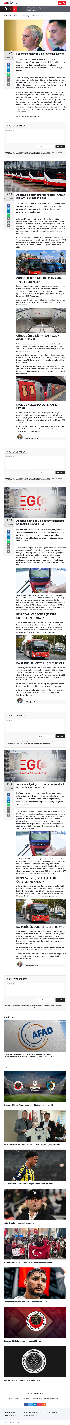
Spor (15, 16)
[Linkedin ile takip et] (35, 1404)
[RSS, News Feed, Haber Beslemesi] (44, 1404)
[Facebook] (8, 64)
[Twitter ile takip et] (30, 1404)
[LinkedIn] (8, 70)
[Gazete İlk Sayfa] (12, 3)
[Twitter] (8, 67)
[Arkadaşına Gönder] (8, 77)
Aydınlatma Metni (37, 1398)
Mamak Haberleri (31, 1415)
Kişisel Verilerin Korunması (52, 1398)
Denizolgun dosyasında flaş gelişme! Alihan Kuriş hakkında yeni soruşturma (39, 9)
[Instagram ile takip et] (39, 1404)
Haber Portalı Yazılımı (13, 1422)
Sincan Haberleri (10, 1415)
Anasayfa (9, 16)
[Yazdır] (8, 80)
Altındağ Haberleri (52, 1412)
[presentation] (10, 9)
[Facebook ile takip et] (26, 1404)
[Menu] (60, 3)
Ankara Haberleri (10, 1412)
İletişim (17, 1398)
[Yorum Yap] (8, 84)
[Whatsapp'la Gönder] (8, 74)
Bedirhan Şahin (29, 438)
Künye (11, 1398)
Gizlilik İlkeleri (25, 1398)
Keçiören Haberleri (32, 1412)
